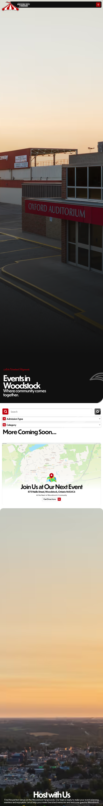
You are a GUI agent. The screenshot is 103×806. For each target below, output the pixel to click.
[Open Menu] (98, 4)
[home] (10, 5)
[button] (51, 418)
